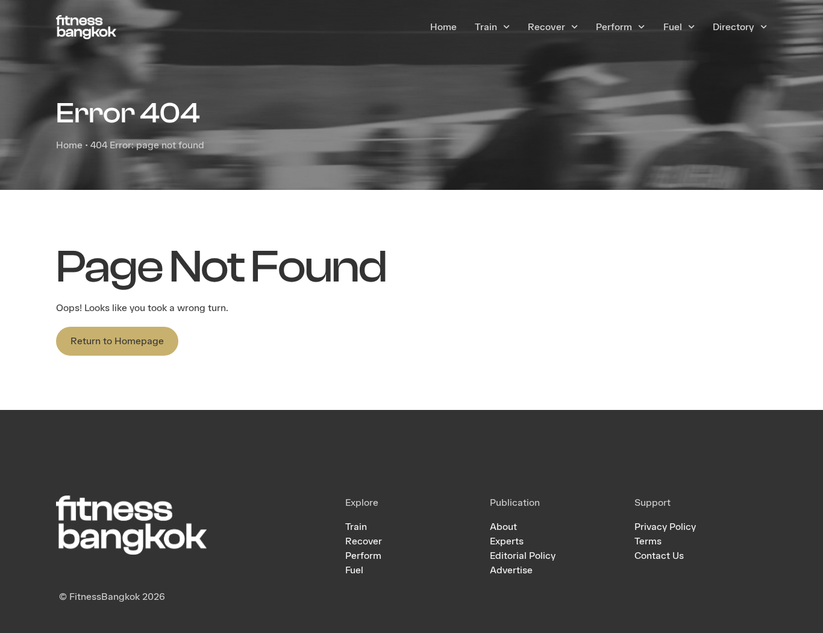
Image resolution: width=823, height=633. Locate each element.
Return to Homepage (117, 341)
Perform (614, 27)
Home (443, 27)
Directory (733, 27)
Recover (546, 27)
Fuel (672, 27)
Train (486, 27)
